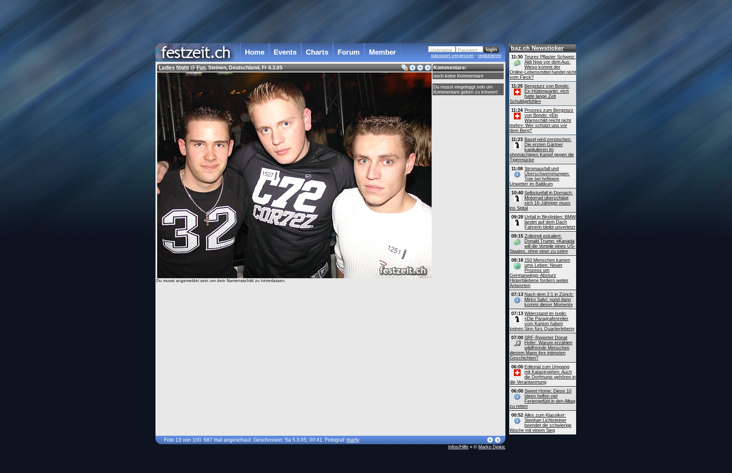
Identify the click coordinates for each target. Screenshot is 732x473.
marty (353, 440)
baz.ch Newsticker (537, 47)
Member (382, 52)
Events (285, 52)
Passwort (467, 50)
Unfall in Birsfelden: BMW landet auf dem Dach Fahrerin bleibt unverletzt (550, 222)
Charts (317, 52)
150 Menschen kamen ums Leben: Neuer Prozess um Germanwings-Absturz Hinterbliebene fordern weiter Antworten (540, 272)
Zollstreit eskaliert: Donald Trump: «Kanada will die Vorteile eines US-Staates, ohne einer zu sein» (542, 243)
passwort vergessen (452, 55)
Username (441, 50)
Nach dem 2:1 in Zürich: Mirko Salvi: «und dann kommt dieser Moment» (549, 299)
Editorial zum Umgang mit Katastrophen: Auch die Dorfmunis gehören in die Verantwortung (543, 374)
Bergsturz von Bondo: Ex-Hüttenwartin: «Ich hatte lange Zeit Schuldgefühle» (539, 93)
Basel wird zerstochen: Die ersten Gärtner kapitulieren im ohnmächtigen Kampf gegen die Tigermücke (542, 149)
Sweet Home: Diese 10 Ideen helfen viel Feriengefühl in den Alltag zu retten (542, 398)
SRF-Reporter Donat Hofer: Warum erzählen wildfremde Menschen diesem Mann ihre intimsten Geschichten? (541, 347)
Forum (349, 52)
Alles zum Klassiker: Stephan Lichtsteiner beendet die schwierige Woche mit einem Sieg (540, 422)
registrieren (489, 55)
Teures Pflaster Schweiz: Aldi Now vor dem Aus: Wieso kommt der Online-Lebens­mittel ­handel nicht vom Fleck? (543, 67)
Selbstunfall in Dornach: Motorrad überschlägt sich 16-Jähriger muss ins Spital (541, 200)
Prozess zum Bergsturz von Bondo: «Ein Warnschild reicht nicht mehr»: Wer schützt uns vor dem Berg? (542, 120)
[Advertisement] (330, 21)
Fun (201, 68)
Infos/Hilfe (458, 446)
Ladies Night (174, 68)
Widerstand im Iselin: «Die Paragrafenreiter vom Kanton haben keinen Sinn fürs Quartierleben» (542, 321)
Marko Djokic (491, 446)
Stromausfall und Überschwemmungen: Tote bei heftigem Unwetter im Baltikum (540, 176)
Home (254, 52)
